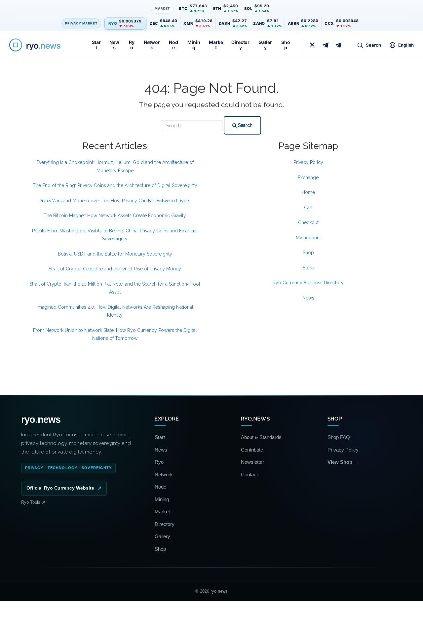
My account (308, 237)
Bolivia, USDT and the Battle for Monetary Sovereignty (115, 254)
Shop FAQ (338, 437)
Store (308, 267)
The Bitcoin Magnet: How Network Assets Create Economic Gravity (115, 215)
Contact (249, 474)
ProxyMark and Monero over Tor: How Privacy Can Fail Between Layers (114, 200)
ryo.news (219, 591)
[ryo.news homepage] (42, 45)
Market (216, 44)
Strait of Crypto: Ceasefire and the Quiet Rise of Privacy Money (115, 268)
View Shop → (343, 462)
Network (152, 44)
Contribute (252, 450)
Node (173, 44)
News (114, 44)
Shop (285, 44)
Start (96, 44)
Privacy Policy (308, 162)
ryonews (40, 420)
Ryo (132, 44)
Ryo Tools (33, 502)
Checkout (308, 222)
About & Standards (261, 437)
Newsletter (252, 462)
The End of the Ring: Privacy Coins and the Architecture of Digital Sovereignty (115, 185)
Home (308, 192)
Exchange (308, 177)
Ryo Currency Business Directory (308, 282)
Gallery (265, 44)
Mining (193, 44)
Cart (308, 207)
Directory (240, 44)
